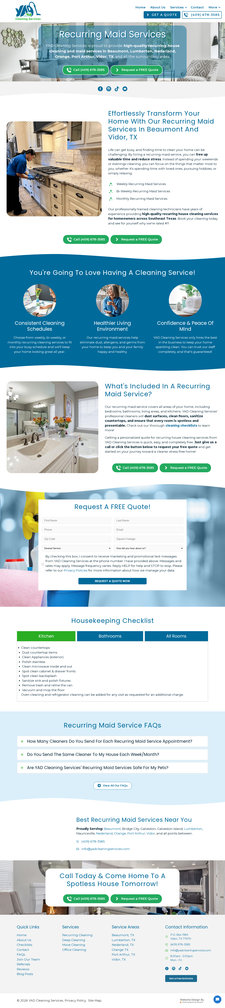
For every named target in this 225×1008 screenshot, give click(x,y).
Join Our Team (28, 959)
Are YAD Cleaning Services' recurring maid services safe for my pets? (97, 767)
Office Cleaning (74, 950)
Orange (120, 833)
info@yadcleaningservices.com (106, 849)
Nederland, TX (123, 945)
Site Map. (95, 1000)
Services (177, 7)
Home (140, 7)
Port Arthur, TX (123, 954)
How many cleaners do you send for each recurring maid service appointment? (109, 741)
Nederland (104, 833)
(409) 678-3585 (93, 841)
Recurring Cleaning (77, 935)
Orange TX (120, 950)
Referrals (23, 964)
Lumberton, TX (123, 940)
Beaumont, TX (123, 935)
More (213, 7)
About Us (157, 7)
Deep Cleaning (73, 940)
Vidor (151, 833)
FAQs (21, 954)
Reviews (23, 969)
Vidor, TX (119, 959)
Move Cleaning (73, 945)
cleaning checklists (181, 425)
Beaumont (112, 829)
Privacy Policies (75, 570)
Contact (197, 7)
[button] (186, 7)
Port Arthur (136, 833)
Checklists (24, 945)
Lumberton (193, 829)
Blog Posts (25, 974)
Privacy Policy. (75, 1000)
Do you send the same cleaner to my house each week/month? (93, 754)
